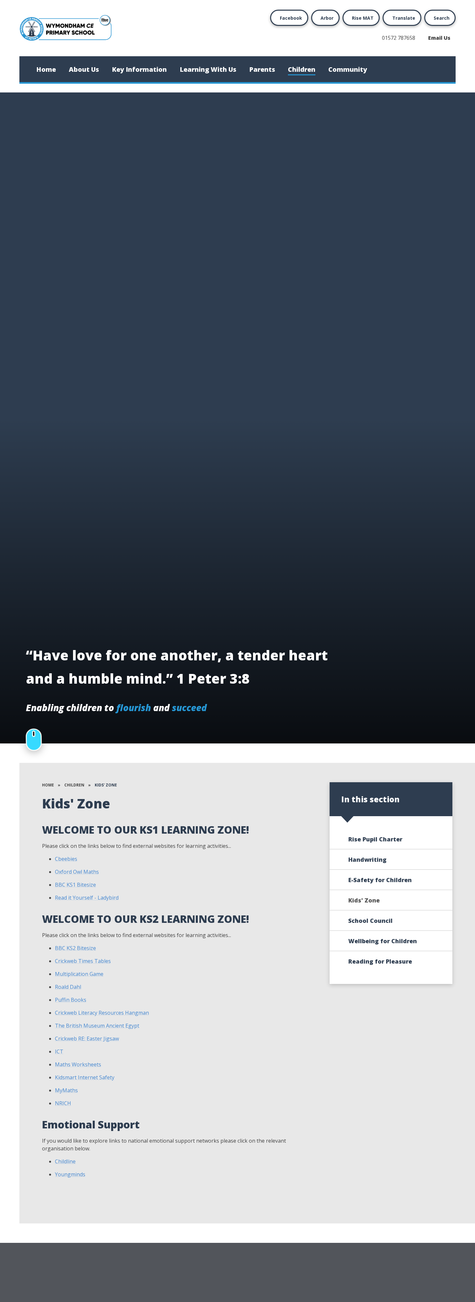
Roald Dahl (68, 986)
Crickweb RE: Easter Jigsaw (87, 1038)
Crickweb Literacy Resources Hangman (102, 1012)
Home (48, 785)
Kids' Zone (106, 785)
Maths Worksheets (78, 1064)
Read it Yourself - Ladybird (87, 897)
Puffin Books (70, 999)
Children (74, 785)
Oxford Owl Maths (77, 871)
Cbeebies (66, 858)
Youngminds (70, 1174)
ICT (59, 1051)
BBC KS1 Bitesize (75, 884)
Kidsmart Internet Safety (84, 1077)
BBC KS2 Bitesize (75, 948)
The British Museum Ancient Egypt (97, 1025)
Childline (65, 1161)
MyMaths (66, 1090)
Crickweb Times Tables (83, 961)
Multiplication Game (79, 973)
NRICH (63, 1103)
